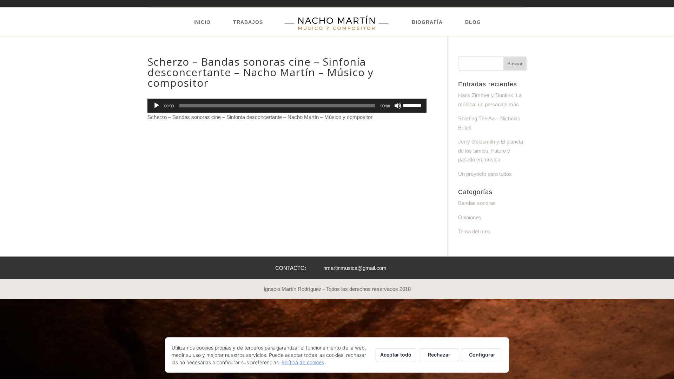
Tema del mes (474, 231)
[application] (287, 106)
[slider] (413, 105)
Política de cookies (303, 362)
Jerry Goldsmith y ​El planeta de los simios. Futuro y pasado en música (490, 150)
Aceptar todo (395, 355)
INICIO (202, 22)
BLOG (473, 22)
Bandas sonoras (477, 203)
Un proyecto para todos (485, 174)
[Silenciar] (397, 105)
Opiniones (469, 217)
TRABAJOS (248, 22)
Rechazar (439, 355)
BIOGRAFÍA (427, 22)
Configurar (482, 355)
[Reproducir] (156, 105)
